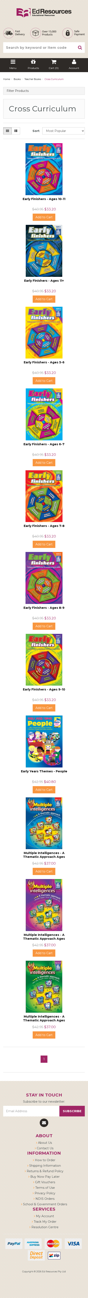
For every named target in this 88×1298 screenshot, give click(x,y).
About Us (44, 1143)
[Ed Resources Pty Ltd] (44, 9)
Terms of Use (44, 1188)
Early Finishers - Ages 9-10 (44, 689)
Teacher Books (32, 79)
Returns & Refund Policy (44, 1171)
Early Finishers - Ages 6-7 (44, 444)
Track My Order (44, 1222)
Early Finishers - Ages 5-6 (44, 362)
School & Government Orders (44, 1204)
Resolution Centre (45, 1227)
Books (17, 79)
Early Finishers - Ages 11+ (44, 281)
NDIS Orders (44, 1199)
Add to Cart (44, 217)
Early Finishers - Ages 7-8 (44, 526)
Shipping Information (44, 1166)
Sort (35, 131)
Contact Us (44, 1148)
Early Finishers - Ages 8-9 (44, 608)
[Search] (80, 47)
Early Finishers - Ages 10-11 (44, 199)
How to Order (44, 1160)
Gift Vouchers (44, 1182)
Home (6, 79)
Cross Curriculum (54, 79)
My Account (44, 1216)
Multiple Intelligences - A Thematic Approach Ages (44, 855)
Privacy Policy (44, 1193)
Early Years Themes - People (44, 771)
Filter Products (18, 90)
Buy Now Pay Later (44, 1177)
